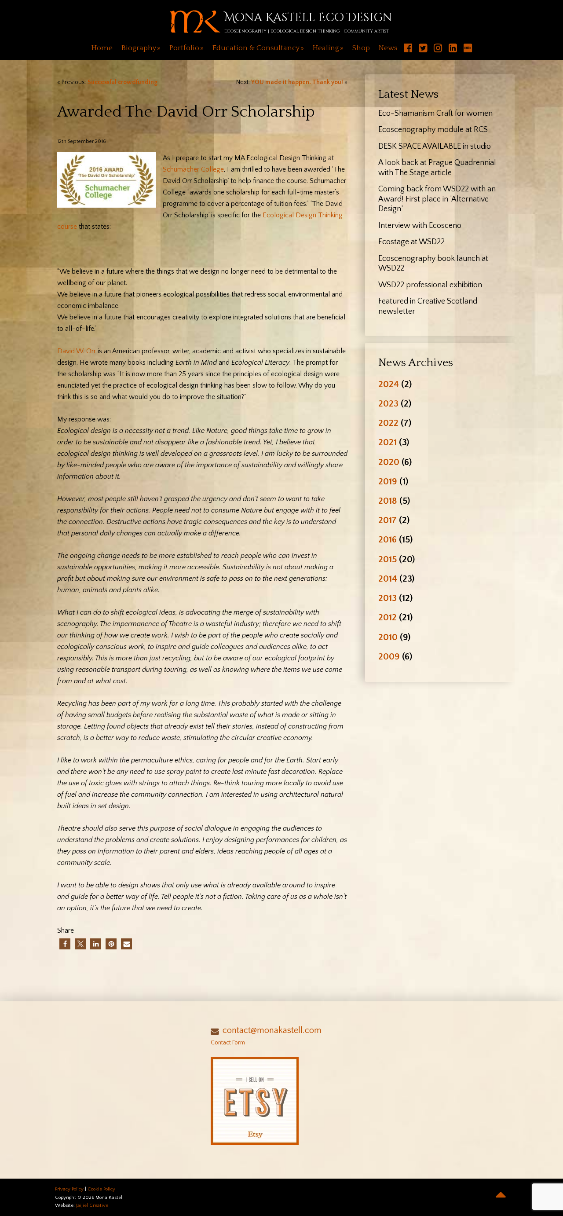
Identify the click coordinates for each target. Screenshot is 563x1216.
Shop (361, 48)
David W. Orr (76, 351)
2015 (387, 559)
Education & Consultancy (256, 48)
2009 (389, 657)
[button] (64, 943)
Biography (138, 48)
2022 (388, 423)
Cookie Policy (101, 1189)
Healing (326, 48)
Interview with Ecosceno (419, 225)
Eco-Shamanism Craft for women (435, 113)
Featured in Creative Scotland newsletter (427, 306)
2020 (388, 462)
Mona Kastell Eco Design (308, 18)
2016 (387, 540)
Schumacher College (193, 169)
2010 (388, 637)
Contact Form (228, 1042)
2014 (387, 579)
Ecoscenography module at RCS (433, 129)
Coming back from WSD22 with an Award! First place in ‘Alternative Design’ (437, 199)
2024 (388, 384)
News (388, 48)
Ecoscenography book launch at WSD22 (433, 263)
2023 (388, 404)
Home (102, 48)
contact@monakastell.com (272, 1030)
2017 (387, 520)
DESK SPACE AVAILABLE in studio (434, 146)
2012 (387, 617)
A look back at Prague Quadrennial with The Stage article (437, 167)
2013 (387, 598)
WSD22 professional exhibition (430, 285)
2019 (387, 481)
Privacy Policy (69, 1189)
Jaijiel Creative (92, 1205)
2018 (387, 501)
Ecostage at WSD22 (411, 242)
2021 (387, 442)
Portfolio (184, 48)
